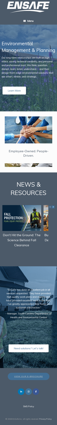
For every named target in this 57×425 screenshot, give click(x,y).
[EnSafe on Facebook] (36, 391)
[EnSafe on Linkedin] (21, 391)
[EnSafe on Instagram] (28, 391)
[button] (53, 207)
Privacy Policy (45, 419)
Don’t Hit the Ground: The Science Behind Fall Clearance (22, 240)
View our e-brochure (28, 376)
